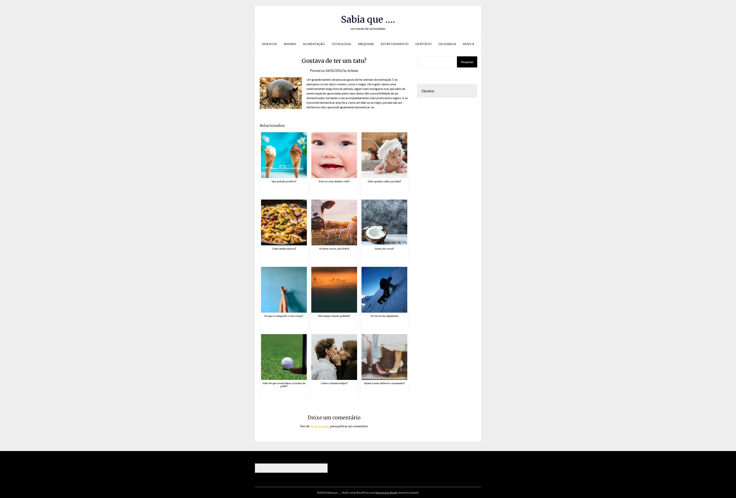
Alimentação (314, 44)
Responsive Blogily (386, 492)
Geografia (447, 44)
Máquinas (366, 44)
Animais (290, 44)
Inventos (269, 44)
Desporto (423, 44)
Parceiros (428, 90)
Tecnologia (341, 44)
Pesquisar (467, 62)
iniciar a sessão (319, 426)
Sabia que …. (368, 19)
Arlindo (352, 71)
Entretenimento (395, 44)
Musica (468, 44)
